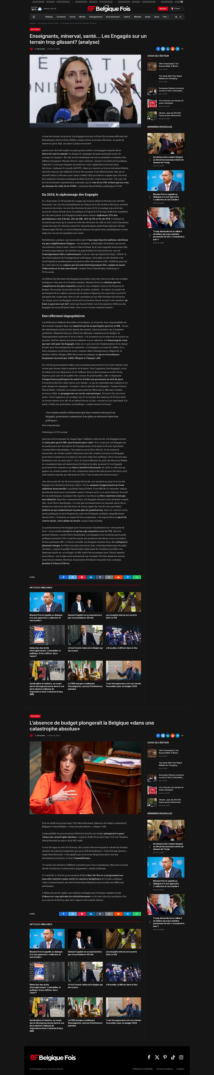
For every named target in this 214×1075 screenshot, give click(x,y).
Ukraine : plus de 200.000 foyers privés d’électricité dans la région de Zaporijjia (170, 114)
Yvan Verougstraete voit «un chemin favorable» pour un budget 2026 (123, 684)
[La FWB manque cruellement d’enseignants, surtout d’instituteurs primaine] (85, 670)
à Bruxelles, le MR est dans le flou (121, 648)
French (177, 8)
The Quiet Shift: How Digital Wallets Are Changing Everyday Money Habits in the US (171, 77)
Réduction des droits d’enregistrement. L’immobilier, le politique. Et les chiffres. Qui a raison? (45, 652)
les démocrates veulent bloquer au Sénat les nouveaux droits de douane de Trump (168, 160)
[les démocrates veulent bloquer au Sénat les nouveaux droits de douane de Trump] (165, 143)
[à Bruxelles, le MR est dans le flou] (123, 635)
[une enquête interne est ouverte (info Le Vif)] (123, 602)
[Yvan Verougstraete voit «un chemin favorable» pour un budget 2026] (123, 670)
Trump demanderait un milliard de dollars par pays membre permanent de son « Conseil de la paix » (168, 235)
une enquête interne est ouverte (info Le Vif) (121, 616)
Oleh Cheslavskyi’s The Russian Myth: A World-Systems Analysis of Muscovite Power (168, 65)
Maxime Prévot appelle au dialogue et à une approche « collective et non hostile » (46, 618)
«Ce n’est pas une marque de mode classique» (171, 102)
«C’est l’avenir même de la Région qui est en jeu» (85, 649)
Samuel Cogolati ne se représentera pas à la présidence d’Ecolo (85, 616)
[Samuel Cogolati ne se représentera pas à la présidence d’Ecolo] (85, 602)
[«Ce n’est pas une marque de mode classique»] (152, 103)
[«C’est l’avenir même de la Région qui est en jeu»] (85, 635)
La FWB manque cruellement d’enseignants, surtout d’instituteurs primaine (85, 686)
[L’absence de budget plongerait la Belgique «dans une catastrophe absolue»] (85, 777)
